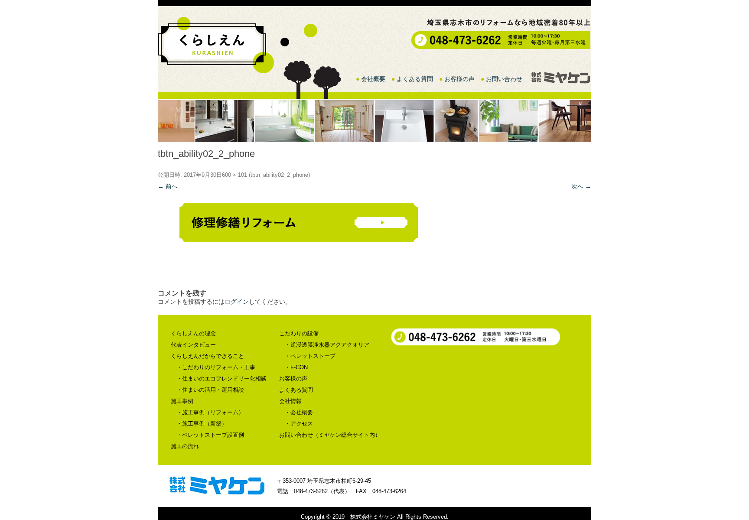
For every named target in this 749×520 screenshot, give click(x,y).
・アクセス (299, 423)
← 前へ (168, 186)
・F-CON (296, 367)
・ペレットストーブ (310, 356)
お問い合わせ (504, 78)
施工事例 (182, 401)
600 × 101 (234, 175)
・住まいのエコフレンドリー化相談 (221, 378)
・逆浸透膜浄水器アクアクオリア (327, 344)
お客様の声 (459, 78)
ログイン (237, 301)
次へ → (581, 186)
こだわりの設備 (299, 333)
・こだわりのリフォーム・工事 (215, 367)
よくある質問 (415, 78)
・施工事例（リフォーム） (210, 412)
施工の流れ (185, 446)
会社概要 (373, 78)
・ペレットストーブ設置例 (210, 435)
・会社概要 (299, 412)
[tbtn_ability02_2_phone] (374, 225)
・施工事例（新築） (201, 423)
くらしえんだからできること (207, 356)
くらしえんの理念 (193, 333)
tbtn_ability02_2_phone (279, 175)
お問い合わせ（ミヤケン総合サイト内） (330, 435)
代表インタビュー (193, 344)
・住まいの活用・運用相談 (210, 390)
